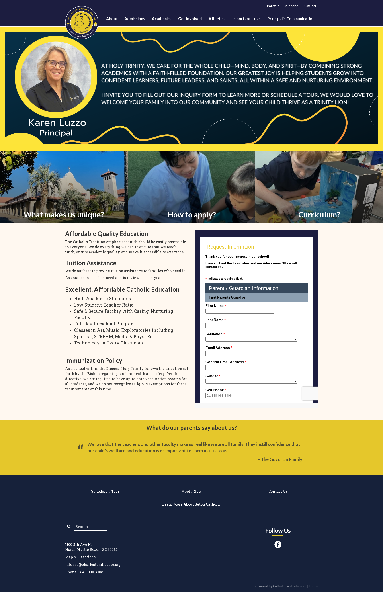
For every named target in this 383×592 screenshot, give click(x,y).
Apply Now (192, 491)
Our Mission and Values (64, 193)
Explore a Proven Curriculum (319, 193)
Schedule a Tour (105, 491)
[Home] (83, 22)
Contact (310, 6)
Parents (273, 6)
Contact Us (278, 491)
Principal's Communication (291, 18)
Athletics (217, 18)
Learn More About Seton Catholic (191, 504)
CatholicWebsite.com (290, 586)
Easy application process (191, 193)
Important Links (246, 18)
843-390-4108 (91, 572)
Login (313, 586)
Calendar (291, 6)
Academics (162, 18)
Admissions (134, 18)
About (112, 18)
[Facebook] (278, 544)
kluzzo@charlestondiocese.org (93, 564)
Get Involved (190, 18)
